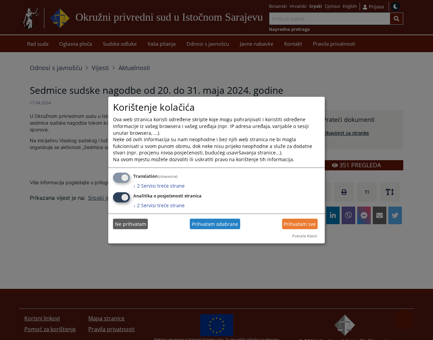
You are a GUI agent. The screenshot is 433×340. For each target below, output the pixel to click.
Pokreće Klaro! (304, 235)
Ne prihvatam (130, 224)
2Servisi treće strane (159, 185)
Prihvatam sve (300, 224)
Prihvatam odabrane (215, 224)
